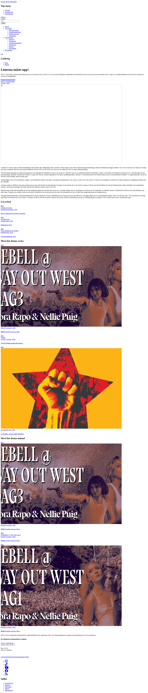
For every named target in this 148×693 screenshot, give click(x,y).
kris (2, 54)
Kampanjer (12, 41)
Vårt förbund (9, 37)
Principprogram (14, 30)
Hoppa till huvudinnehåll (9, 2)
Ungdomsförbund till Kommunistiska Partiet (15, 657)
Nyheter (7, 10)
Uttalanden (12, 36)
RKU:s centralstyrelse (8, 81)
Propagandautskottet (8, 80)
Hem (6, 63)
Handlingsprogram (15, 32)
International (9, 14)
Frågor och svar (14, 34)
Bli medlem (12, 48)
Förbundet (8, 687)
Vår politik (8, 28)
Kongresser (12, 45)
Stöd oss (11, 39)
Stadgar (11, 46)
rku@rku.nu (9, 643)
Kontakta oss (9, 12)
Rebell (7, 27)
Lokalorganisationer (15, 43)
